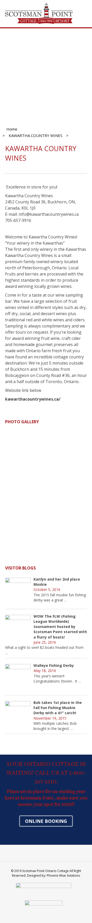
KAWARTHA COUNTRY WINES (35, 135)
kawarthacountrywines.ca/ (33, 399)
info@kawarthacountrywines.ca (49, 214)
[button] (46, 821)
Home (11, 129)
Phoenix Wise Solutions (63, 875)
